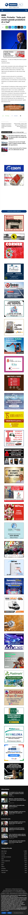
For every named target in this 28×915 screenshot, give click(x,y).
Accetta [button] (4, 912)
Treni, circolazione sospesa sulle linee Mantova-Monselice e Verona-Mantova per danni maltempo (17, 835)
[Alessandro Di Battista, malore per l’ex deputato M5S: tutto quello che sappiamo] (4, 137)
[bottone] (14, 211)
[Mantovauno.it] (14, 4)
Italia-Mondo (7, 13)
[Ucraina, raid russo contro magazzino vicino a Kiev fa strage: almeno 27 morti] (4, 842)
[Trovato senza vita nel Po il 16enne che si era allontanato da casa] (4, 149)
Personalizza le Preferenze (18, 912)
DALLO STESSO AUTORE (18, 132)
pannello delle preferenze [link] (21, 908)
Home (2, 13)
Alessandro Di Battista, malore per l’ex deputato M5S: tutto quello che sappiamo (18, 137)
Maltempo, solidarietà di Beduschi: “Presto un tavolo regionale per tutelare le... (17, 800)
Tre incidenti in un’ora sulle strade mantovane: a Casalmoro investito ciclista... (16, 793)
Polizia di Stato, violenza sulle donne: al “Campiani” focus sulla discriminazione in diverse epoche (20, 125)
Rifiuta (9, 912)
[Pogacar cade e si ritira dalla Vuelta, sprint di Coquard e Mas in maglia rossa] (4, 807)
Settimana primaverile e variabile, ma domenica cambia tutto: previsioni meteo (6, 125)
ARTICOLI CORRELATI (6, 132)
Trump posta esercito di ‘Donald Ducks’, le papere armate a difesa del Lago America (17, 143)
